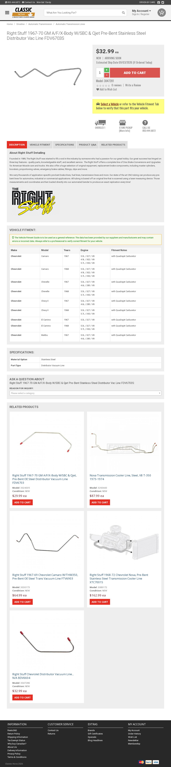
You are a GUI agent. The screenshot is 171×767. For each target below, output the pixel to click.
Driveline (21, 24)
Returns (51, 733)
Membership (134, 743)
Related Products (113, 144)
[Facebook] (158, 2)
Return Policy (14, 733)
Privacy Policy (14, 753)
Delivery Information (17, 750)
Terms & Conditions (17, 757)
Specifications (64, 144)
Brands (91, 730)
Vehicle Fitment (40, 144)
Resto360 (12, 730)
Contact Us (29, 2)
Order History (134, 733)
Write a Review (133, 85)
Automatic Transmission (40, 24)
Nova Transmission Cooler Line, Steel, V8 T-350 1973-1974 (120, 477)
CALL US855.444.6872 (149, 129)
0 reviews (117, 85)
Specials (92, 737)
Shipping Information (18, 737)
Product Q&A (87, 144)
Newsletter (133, 740)
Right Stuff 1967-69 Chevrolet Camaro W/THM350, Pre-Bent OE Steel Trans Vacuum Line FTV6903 (45, 576)
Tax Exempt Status (16, 740)
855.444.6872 (13, 2)
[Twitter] (162, 2)
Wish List (132, 737)
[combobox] (86, 393)
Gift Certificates (95, 733)
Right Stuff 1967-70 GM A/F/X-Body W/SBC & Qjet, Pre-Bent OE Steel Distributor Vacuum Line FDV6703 (44, 479)
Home (10, 24)
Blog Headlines (95, 740)
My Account (134, 730)
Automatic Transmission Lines (70, 24)
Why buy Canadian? (17, 743)
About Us (12, 747)
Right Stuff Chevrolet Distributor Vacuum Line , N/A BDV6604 (42, 676)
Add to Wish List (108, 89)
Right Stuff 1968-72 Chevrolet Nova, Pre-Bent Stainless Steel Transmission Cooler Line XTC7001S (119, 578)
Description (17, 144)
